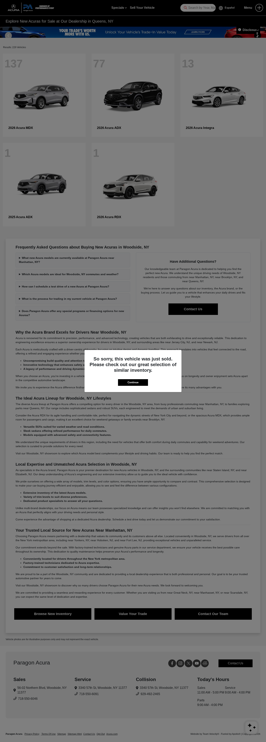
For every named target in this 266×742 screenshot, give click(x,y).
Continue (133, 382)
